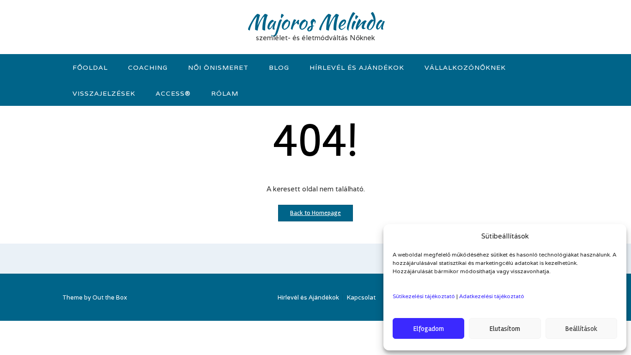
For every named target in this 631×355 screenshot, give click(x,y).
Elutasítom (505, 328)
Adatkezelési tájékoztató (491, 296)
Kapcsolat (361, 297)
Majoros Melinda (315, 21)
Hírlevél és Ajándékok (356, 67)
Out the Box (109, 297)
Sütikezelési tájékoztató (424, 296)
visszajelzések (104, 93)
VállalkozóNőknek (465, 67)
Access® (173, 93)
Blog (279, 67)
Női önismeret (218, 67)
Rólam (224, 93)
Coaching (148, 67)
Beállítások (581, 328)
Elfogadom (428, 328)
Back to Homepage (315, 213)
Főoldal (90, 67)
